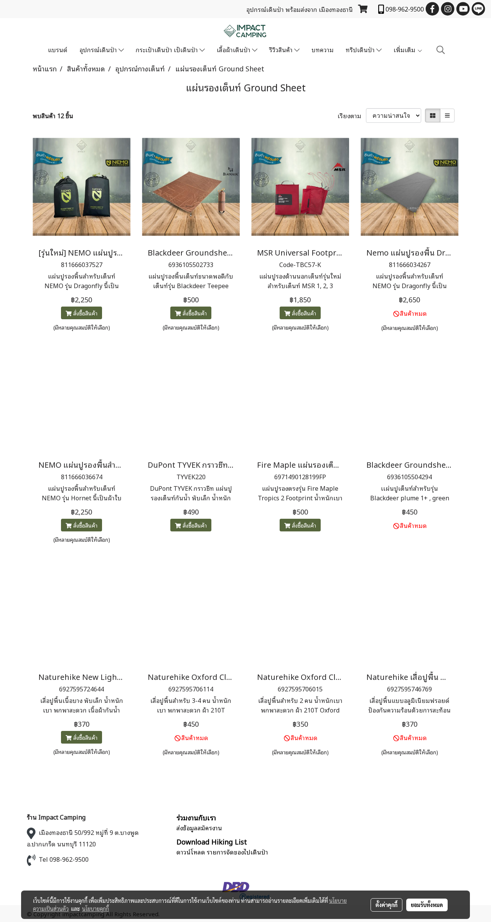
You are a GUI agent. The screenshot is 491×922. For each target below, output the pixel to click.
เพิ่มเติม (405, 49)
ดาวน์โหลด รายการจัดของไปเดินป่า (222, 852)
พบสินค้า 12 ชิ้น (53, 115)
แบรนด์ (58, 49)
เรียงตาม (352, 115)
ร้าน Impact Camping (56, 817)
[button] (440, 49)
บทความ (322, 49)
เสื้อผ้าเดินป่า (234, 49)
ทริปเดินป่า (361, 49)
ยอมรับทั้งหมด (427, 904)
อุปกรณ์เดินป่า (99, 49)
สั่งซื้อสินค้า (84, 312)
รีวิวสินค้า (281, 49)
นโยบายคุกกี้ (95, 908)
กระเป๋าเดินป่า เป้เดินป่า (167, 49)
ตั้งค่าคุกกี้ (386, 904)
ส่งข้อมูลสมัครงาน (199, 828)
